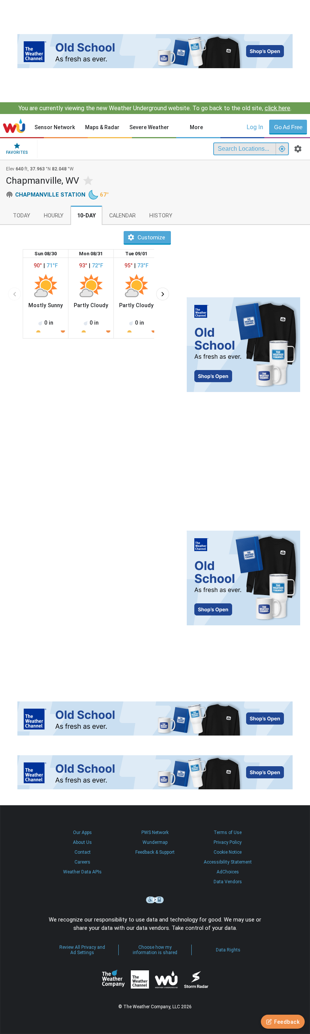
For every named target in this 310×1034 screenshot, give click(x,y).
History (160, 215)
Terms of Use (228, 832)
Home (14, 126)
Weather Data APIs (82, 872)
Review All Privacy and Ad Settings (82, 950)
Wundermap (155, 842)
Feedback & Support (155, 852)
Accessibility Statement (228, 862)
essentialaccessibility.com (155, 900)
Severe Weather (149, 127)
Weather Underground (166, 979)
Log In (254, 127)
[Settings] (298, 149)
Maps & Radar (102, 127)
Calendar (122, 215)
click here (277, 108)
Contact (82, 852)
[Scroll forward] (162, 293)
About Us (82, 842)
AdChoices (228, 872)
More (196, 127)
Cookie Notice (228, 852)
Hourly (54, 215)
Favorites (17, 152)
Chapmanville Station (50, 194)
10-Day (86, 215)
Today (21, 215)
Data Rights (228, 950)
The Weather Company (113, 979)
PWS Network (155, 832)
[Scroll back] (14, 293)
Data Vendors (228, 881)
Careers (82, 862)
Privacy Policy (228, 842)
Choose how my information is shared (155, 950)
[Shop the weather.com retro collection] (155, 51)
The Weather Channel (140, 979)
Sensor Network (54, 127)
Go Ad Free (288, 127)
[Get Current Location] (282, 149)
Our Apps (82, 832)
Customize (151, 237)
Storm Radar (196, 979)
